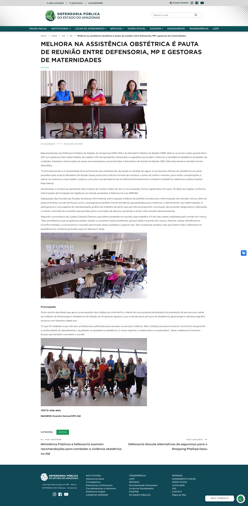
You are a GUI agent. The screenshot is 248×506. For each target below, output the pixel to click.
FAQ (174, 488)
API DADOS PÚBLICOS (139, 495)
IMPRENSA (177, 475)
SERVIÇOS (115, 29)
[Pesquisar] (195, 15)
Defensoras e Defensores (99, 485)
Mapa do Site (179, 495)
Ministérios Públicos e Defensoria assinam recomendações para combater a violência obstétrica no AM (81, 447)
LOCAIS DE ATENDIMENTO (89, 29)
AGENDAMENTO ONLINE (184, 479)
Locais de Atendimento (141, 488)
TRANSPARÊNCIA (199, 29)
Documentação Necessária (143, 485)
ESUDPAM (155, 29)
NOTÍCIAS (45, 67)
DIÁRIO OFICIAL (137, 29)
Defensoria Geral (95, 479)
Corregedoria (93, 482)
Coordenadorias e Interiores (101, 488)
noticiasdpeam (48, 144)
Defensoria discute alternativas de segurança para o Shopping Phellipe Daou (167, 444)
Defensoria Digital (95, 492)
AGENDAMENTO (176, 29)
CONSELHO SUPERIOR (97, 495)
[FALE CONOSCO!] (241, 499)
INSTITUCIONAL (60, 29)
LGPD (216, 29)
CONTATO (177, 492)
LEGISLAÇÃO (178, 485)
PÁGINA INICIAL (38, 29)
